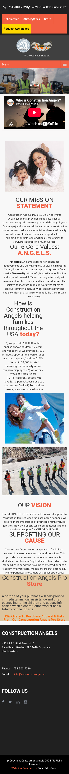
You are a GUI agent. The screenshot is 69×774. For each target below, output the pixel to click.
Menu (5, 64)
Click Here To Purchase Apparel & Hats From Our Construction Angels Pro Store (34, 617)
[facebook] (3, 702)
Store (47, 19)
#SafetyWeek (31, 19)
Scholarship (11, 19)
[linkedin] (18, 702)
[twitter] (10, 702)
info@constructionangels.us (29, 674)
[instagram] (25, 702)
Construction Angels (33, 760)
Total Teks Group (48, 768)
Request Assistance (16, 28)
